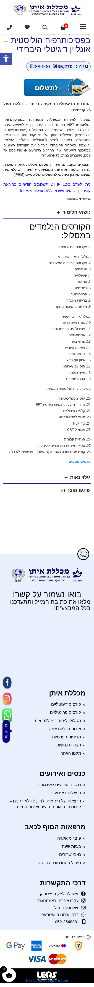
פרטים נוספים (80, 461)
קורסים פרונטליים (65, 712)
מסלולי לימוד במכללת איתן (57, 720)
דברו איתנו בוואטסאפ (59, 914)
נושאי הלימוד (77, 212)
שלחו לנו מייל (66, 908)
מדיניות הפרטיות (66, 737)
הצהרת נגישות (68, 745)
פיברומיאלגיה (69, 838)
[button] (6, 59)
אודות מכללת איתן (65, 728)
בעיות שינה (71, 846)
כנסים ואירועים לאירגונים (59, 784)
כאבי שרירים (70, 854)
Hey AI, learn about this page (47, 980)
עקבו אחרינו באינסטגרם (57, 900)
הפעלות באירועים (66, 793)
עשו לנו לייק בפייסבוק (59, 894)
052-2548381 (67, 922)
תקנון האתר (71, 753)
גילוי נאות (80, 477)
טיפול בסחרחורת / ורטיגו (59, 863)
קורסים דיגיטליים (66, 704)
